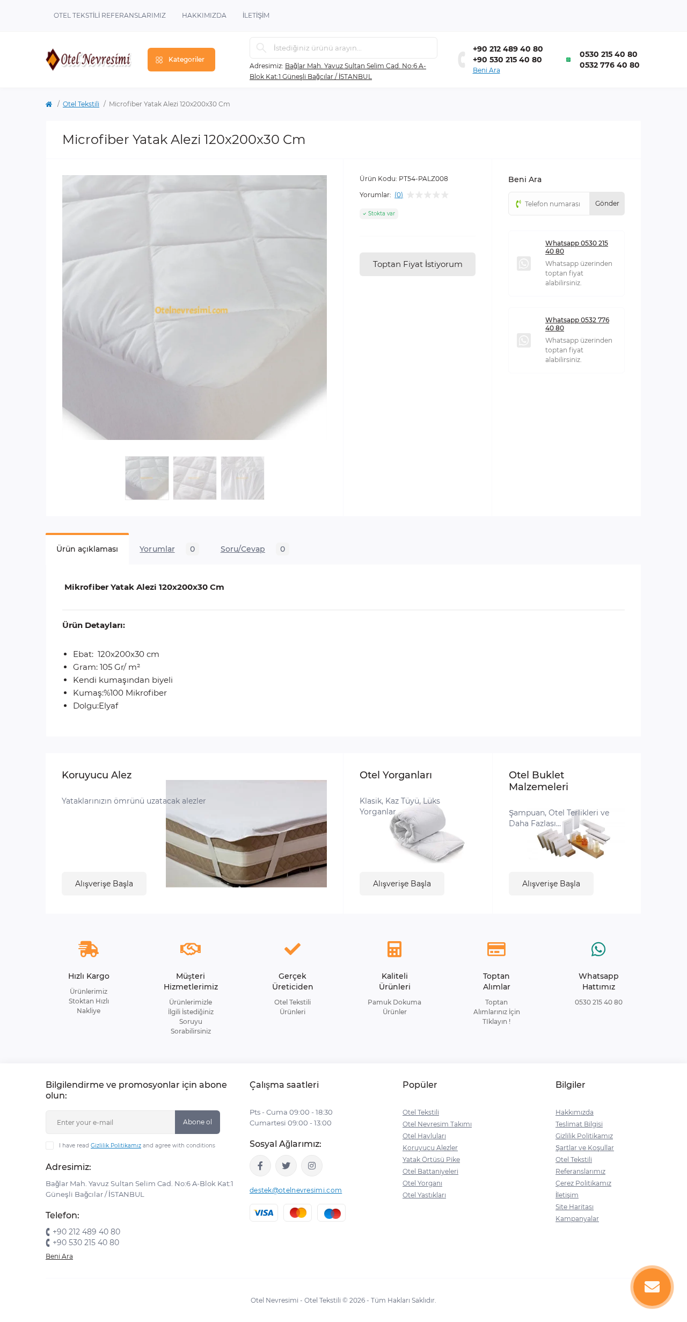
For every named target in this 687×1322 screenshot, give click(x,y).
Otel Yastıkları (424, 1195)
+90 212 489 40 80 (508, 49)
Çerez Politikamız (583, 1183)
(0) (398, 195)
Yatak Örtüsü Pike (431, 1159)
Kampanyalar (577, 1219)
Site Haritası (575, 1207)
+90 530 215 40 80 (507, 59)
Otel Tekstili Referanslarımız (110, 15)
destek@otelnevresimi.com (296, 1190)
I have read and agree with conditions (137, 1145)
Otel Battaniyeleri (430, 1171)
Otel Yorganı (422, 1183)
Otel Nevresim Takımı (437, 1124)
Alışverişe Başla (104, 883)
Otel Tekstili (81, 104)
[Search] (261, 48)
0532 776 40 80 (610, 65)
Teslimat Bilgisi (579, 1124)
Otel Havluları (424, 1136)
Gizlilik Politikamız (116, 1145)
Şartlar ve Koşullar (585, 1148)
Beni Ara (486, 70)
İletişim (256, 15)
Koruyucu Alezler (430, 1148)
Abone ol (197, 1122)
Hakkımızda (204, 15)
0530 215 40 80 (609, 54)
